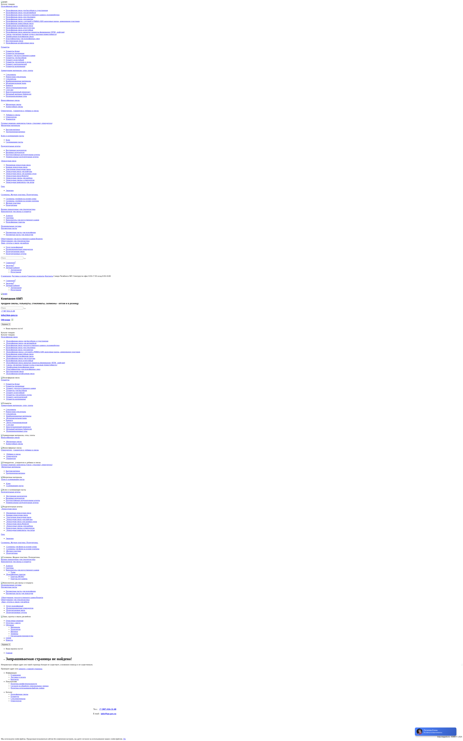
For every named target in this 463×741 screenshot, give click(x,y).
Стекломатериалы (18, 699)
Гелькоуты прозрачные (15, 53)
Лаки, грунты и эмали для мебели (15, 243)
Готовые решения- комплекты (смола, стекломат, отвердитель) (26, 123)
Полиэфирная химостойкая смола (20, 23)
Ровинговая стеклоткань (16, 77)
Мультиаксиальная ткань (16, 83)
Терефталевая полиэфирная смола (20, 36)
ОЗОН (8, 638)
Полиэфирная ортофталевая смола (20, 43)
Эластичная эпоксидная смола (18, 169)
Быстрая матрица (13, 129)
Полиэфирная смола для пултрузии (20, 28)
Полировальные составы (11, 226)
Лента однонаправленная (16, 88)
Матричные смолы (13, 104)
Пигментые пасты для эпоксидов (19, 235)
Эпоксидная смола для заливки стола (21, 174)
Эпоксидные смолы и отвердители (20, 180)
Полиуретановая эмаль (15, 251)
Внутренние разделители (16, 150)
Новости (9, 640)
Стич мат (9, 90)
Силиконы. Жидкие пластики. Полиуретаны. (19, 195)
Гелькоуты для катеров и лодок (18, 62)
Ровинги (9, 85)
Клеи (8, 140)
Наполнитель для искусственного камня (22, 220)
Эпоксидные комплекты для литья (20, 182)
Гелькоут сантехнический (16, 64)
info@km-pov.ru (9, 315)
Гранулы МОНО (17, 577)
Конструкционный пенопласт (18, 92)
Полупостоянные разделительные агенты (23, 155)
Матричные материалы (10, 125)
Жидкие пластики (13, 203)
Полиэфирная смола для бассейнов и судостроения (27, 10)
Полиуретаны (11, 205)
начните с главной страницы (30, 669)
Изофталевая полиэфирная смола (19, 26)
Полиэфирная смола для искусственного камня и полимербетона (32, 15)
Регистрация (16, 272)
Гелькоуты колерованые (15, 66)
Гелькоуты (5, 47)
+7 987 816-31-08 (8, 311)
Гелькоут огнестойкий (15, 60)
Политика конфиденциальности (24, 684)
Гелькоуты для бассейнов (16, 58)
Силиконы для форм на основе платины (22, 201)
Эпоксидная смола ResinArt (17, 176)
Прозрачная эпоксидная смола (18, 165)
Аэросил (9, 216)
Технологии (15, 629)
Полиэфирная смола (9, 6)
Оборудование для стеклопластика (15, 241)
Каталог (8, 335)
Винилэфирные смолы (10, 100)
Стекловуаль (11, 79)
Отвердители (11, 117)
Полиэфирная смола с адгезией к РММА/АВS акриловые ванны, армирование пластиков (43, 21)
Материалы (15, 627)
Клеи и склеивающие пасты (12, 136)
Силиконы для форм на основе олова (21, 199)
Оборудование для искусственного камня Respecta (22, 239)
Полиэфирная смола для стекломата (20, 17)
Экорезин (10, 190)
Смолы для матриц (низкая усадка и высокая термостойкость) (31, 34)
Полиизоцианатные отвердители (19, 249)
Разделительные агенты (10, 146)
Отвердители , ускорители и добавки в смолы (20, 111)
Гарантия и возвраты (35, 276)
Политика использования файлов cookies (27, 688)
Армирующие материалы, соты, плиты (17, 70)
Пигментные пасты (9, 228)
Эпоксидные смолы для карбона (19, 178)
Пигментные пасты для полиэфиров (21, 232)
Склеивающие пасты (14, 142)
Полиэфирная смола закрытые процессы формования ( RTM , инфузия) (35, 32)
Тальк (13, 572)
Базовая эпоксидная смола (16, 167)
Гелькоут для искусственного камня (20, 55)
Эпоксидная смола (8, 161)
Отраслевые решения (14, 621)
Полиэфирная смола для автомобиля (21, 13)
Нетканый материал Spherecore (18, 94)
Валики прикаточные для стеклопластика (18, 209)
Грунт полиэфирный (14, 247)
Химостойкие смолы (14, 107)
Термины (14, 634)
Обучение (10, 625)
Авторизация (16, 270)
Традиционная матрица (15, 132)
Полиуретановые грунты (16, 254)
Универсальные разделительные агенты (22, 157)
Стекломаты (11, 75)
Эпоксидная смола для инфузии (19, 171)
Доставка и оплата (19, 276)
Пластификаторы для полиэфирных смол (23, 39)
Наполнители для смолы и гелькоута (16, 211)
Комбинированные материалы (18, 81)
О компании (6, 276)
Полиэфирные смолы (19, 694)
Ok (124, 739)
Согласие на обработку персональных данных (30, 686)
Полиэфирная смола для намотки (19, 19)
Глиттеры (10, 218)
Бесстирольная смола (14, 41)
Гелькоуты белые (13, 51)
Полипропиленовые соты (16, 96)
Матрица (14, 631)
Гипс (3, 186)
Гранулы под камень (19, 579)
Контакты (49, 276)
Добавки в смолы (13, 115)
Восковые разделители (15, 152)
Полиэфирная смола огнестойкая (19, 30)
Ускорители (10, 119)
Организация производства (22, 636)
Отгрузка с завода (13, 623)
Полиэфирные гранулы (15, 222)
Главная (9, 653)
